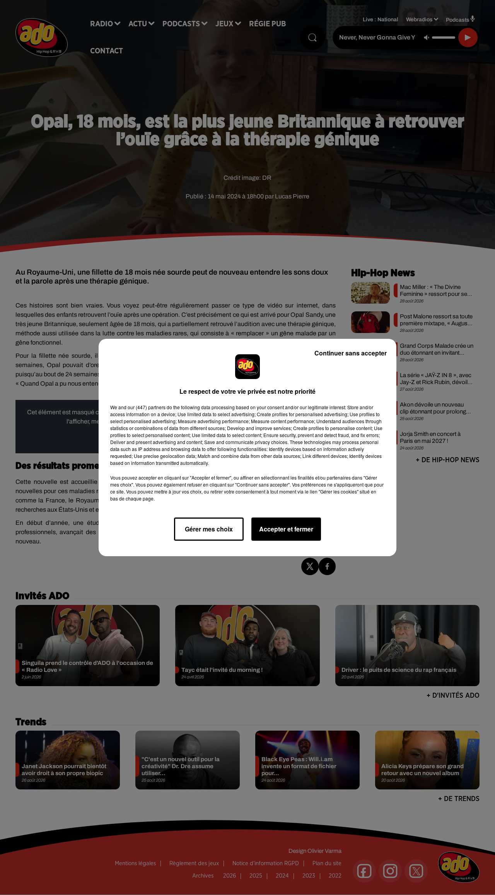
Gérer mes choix (209, 528)
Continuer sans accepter (350, 352)
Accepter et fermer (286, 528)
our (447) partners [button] (147, 407)
